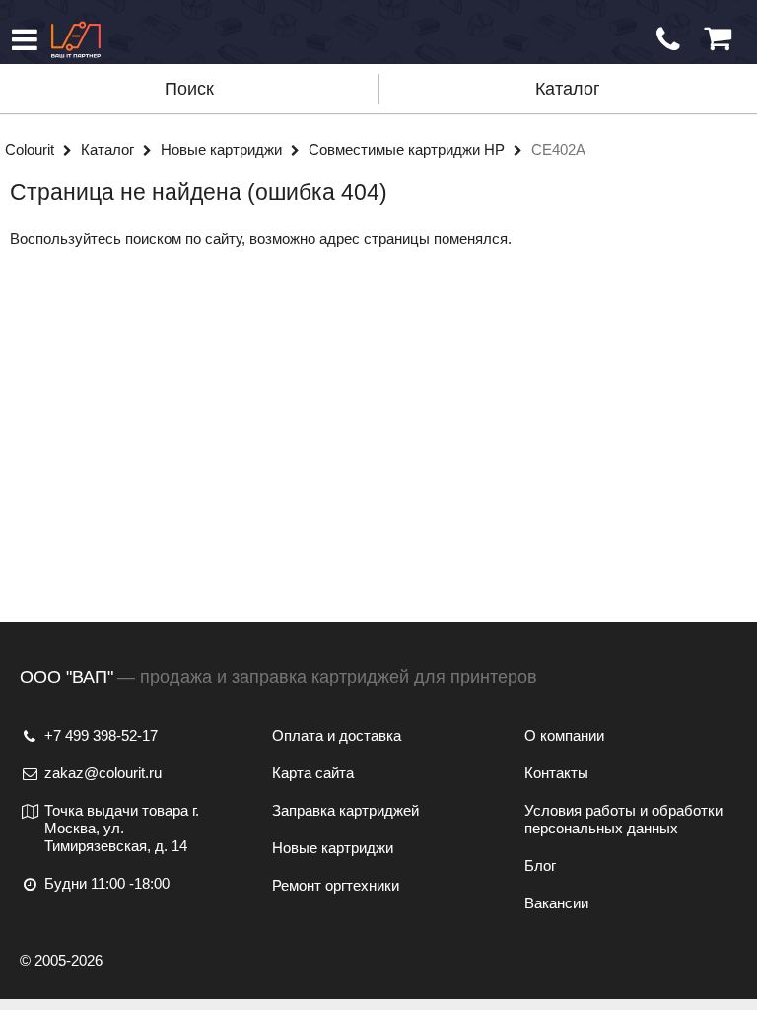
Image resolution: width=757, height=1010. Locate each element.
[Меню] (24, 39)
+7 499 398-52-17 (101, 735)
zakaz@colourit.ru (103, 772)
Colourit (31, 149)
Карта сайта (313, 772)
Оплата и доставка (336, 735)
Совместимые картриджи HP (409, 149)
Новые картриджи (223, 149)
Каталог (567, 89)
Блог (540, 865)
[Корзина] (717, 39)
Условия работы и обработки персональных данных (623, 819)
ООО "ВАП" (66, 676)
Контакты (556, 772)
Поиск (189, 89)
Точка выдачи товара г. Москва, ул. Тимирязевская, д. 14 (121, 828)
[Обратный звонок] (668, 39)
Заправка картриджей (345, 810)
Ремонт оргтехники (335, 885)
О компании (564, 735)
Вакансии (556, 903)
